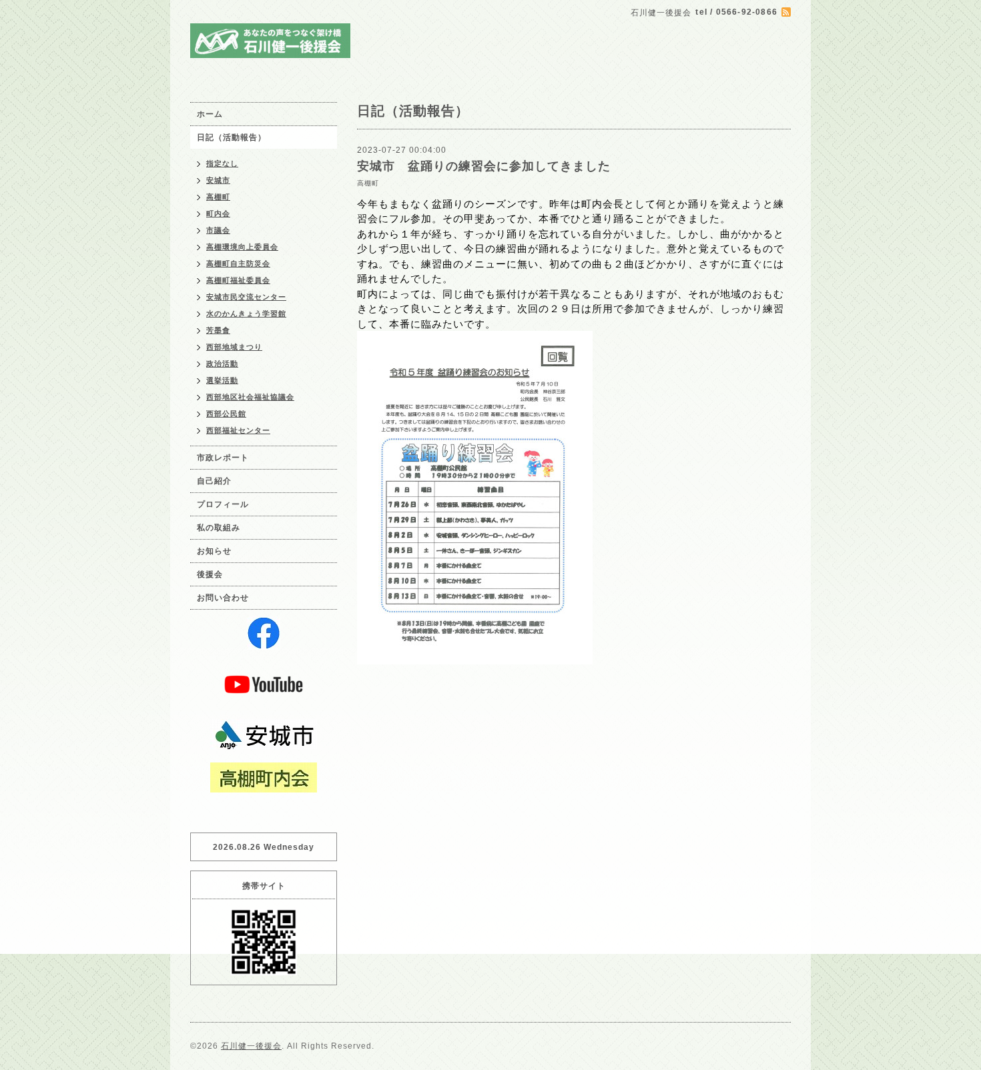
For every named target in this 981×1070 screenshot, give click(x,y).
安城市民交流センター (246, 297)
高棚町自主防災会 (238, 263)
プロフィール (223, 504)
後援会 (210, 574)
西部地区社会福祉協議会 (250, 397)
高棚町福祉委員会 (238, 280)
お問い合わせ (223, 597)
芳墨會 (218, 330)
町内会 (218, 213)
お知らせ (214, 551)
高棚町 (368, 183)
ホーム (210, 114)
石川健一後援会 (251, 1046)
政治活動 (222, 364)
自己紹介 (214, 481)
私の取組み (218, 527)
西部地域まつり (234, 347)
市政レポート (223, 457)
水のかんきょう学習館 (246, 314)
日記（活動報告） (231, 137)
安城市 (218, 180)
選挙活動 (222, 380)
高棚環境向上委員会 (242, 247)
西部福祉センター (238, 430)
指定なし (222, 163)
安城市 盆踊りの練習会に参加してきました (484, 166)
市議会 (218, 230)
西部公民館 (226, 414)
